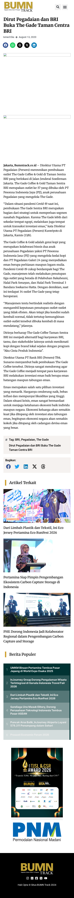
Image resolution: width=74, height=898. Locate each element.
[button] (58, 7)
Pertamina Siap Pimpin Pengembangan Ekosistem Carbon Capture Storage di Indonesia (33, 582)
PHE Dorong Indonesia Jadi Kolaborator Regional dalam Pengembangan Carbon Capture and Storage (33, 636)
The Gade (42, 439)
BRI (17, 439)
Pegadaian (28, 439)
